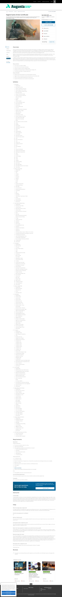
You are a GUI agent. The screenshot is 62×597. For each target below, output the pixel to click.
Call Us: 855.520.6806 (52, 11)
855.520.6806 (8, 62)
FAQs (7, 54)
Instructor (8, 52)
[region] (8, 589)
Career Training (26, 588)
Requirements (8, 50)
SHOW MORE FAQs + (16, 547)
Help (41, 590)
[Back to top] (31, 587)
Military (41, 588)
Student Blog (49, 588)
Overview (16, 47)
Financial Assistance (43, 589)
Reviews (7, 56)
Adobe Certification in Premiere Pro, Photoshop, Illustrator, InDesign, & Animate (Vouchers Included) (34, 575)
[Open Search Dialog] (54, 1)
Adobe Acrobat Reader (17, 467)
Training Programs (11, 11)
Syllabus (7, 48)
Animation (15, 11)
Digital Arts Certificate (47, 573)
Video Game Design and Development (19, 574)
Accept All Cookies (8, 591)
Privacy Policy (32, 594)
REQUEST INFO (52, 41)
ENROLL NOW (48, 22)
